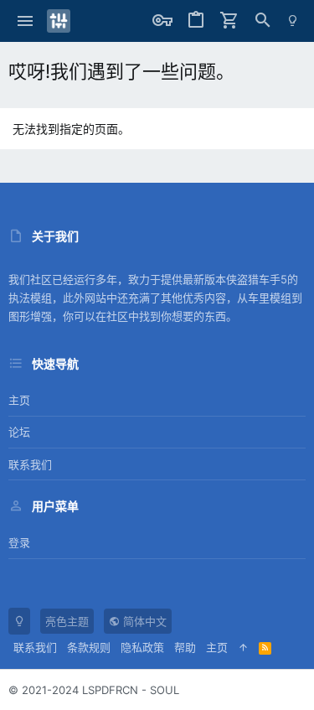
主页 (19, 400)
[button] (25, 21)
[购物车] (229, 21)
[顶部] (243, 647)
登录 (19, 542)
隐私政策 (142, 647)
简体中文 (143, 621)
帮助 (185, 647)
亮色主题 (67, 621)
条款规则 (89, 647)
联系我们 (30, 464)
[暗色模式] (293, 21)
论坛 (19, 431)
